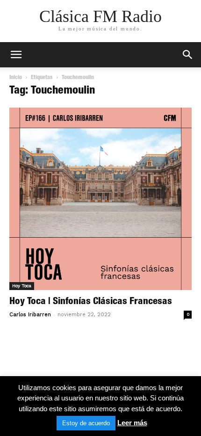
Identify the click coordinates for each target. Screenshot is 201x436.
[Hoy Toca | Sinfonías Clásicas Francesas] (100, 199)
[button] (188, 54)
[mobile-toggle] (16, 54)
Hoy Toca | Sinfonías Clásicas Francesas (90, 302)
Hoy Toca (21, 285)
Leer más (132, 423)
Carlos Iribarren (30, 315)
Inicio (15, 77)
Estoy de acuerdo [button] (86, 423)
